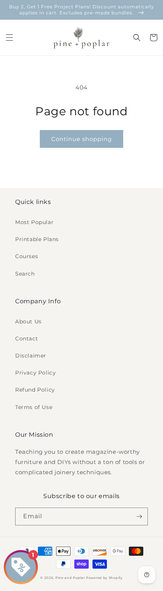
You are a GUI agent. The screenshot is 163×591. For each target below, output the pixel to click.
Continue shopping (81, 139)
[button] (9, 37)
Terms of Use (33, 407)
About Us (28, 321)
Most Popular (34, 222)
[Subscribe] (139, 516)
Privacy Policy (35, 372)
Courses (26, 256)
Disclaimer (30, 355)
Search (25, 273)
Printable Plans (37, 239)
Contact (26, 338)
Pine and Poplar (70, 578)
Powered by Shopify (104, 578)
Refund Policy (35, 389)
